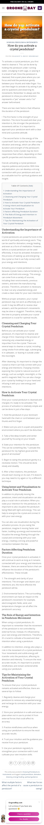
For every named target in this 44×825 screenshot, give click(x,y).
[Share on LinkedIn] (33, 763)
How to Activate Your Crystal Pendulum (21, 202)
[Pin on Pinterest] (29, 763)
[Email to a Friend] (24, 763)
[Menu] (3, 8)
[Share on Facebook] (15, 763)
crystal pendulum (27, 774)
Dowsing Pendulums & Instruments (22, 42)
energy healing (18, 777)
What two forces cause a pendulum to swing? (32, 785)
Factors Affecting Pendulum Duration (20, 211)
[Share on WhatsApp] (11, 763)
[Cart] (40, 8)
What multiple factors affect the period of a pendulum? (12, 785)
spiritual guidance (31, 777)
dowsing (9, 777)
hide (30, 186)
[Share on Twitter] (20, 763)
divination (37, 774)
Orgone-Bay (33, 56)
